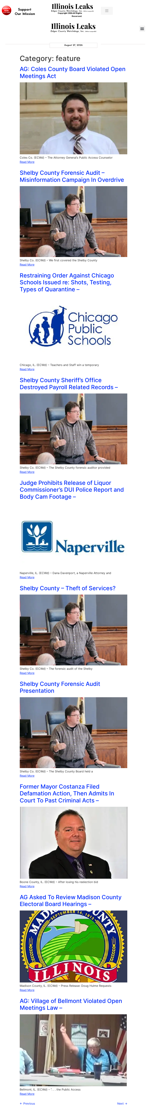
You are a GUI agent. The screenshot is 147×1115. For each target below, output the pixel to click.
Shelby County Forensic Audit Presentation (60, 687)
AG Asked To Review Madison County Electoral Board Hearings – (71, 900)
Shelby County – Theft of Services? (68, 588)
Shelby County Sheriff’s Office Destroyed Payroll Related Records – (69, 383)
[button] (142, 29)
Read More (27, 162)
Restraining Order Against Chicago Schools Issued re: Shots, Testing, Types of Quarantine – (67, 282)
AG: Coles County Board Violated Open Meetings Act (72, 72)
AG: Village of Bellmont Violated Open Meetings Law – (71, 1004)
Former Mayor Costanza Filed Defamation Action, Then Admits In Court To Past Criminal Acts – (67, 793)
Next (122, 1103)
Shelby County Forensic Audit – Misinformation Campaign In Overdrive (72, 176)
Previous (27, 1103)
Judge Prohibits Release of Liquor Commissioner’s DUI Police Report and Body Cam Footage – (72, 489)
